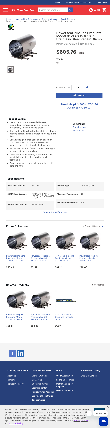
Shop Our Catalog (89, 376)
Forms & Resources (65, 380)
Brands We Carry (39, 376)
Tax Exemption (38, 400)
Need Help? (68, 104)
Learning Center (39, 388)
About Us (12, 376)
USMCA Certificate (64, 390)
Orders (57, 2)
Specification (79, 127)
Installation (78, 130)
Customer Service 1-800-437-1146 (78, 2)
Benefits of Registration (42, 396)
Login (97, 10)
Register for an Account (43, 392)
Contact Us (37, 380)
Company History (15, 384)
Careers (11, 380)
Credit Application (64, 376)
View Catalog (102, 2)
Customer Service (40, 384)
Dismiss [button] (99, 410)
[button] (107, 406)
